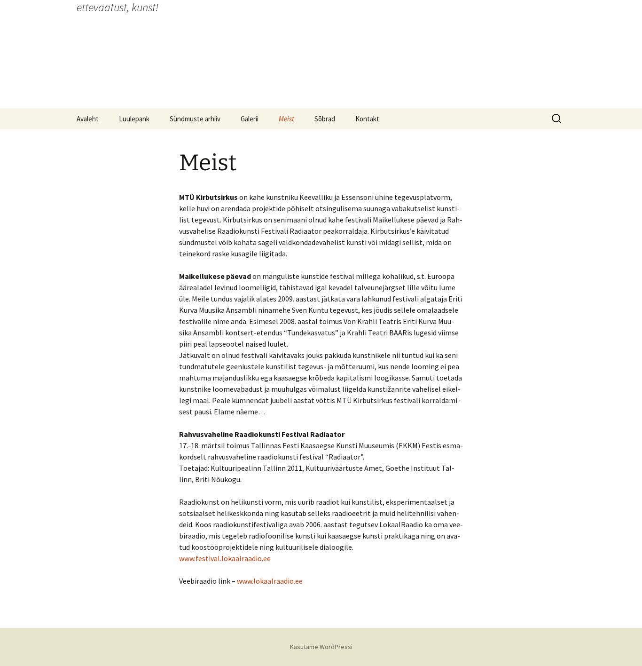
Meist (286, 118)
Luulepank (134, 118)
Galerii (249, 118)
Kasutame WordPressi (321, 646)
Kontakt (367, 118)
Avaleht (88, 118)
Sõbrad (324, 118)
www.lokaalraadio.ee (270, 581)
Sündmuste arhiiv (195, 118)
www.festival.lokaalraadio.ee (225, 558)
